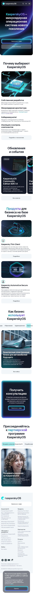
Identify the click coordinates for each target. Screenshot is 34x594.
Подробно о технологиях (16, 137)
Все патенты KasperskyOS (8, 525)
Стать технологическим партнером (24, 532)
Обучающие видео (6, 539)
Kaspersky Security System (8, 523)
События (6, 159)
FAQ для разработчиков (7, 527)
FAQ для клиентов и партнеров (6, 518)
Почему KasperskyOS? (7, 511)
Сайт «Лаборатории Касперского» (23, 547)
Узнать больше (16, 46)
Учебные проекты (6, 537)
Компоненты (4, 536)
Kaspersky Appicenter (23, 526)
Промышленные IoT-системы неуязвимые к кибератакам (23, 518)
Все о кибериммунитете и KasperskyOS (7, 513)
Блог (19, 545)
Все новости (16, 198)
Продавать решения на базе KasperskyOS (23, 535)
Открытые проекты (6, 541)
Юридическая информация (8, 565)
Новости (20, 541)
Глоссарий (20, 552)
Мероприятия (21, 543)
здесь (11, 583)
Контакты (19, 565)
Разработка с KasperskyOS (8, 534)
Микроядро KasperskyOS (7, 521)
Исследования (5, 516)
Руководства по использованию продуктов (23, 555)
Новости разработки (6, 543)
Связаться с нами (16, 41)
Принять (16, 588)
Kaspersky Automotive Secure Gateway (23, 513)
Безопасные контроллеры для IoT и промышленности (23, 522)
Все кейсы (16, 371)
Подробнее (16, 256)
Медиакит (20, 550)
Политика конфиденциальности (9, 564)
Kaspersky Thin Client (23, 511)
